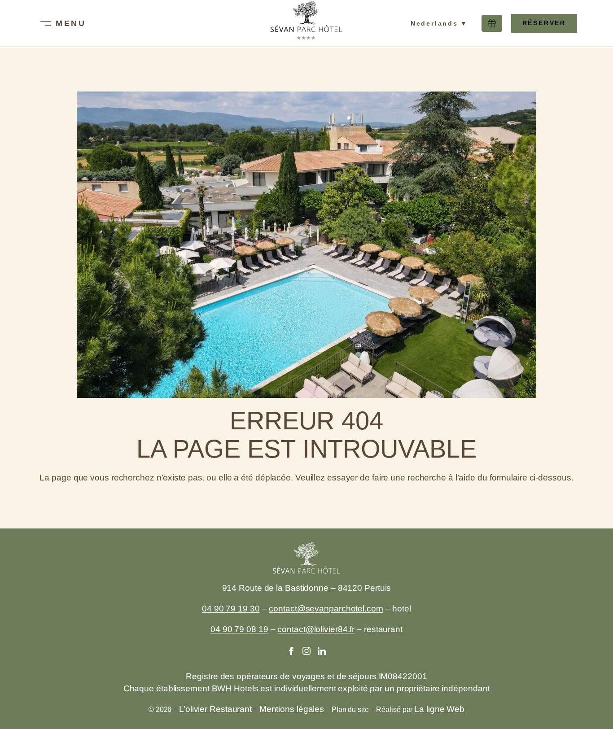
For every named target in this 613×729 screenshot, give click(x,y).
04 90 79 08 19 (239, 629)
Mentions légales (291, 709)
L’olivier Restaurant (215, 709)
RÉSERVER (544, 22)
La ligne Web (439, 709)
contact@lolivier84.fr (316, 629)
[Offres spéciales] (492, 23)
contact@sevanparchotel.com (326, 608)
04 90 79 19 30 (231, 608)
